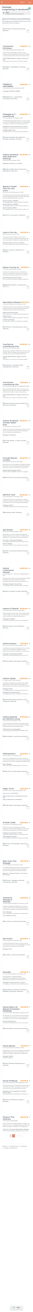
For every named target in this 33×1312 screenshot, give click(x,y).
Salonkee (5, 1146)
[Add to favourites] (27, 30)
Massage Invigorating (10, 1148)
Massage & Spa (14, 1146)
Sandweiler (23, 1146)
